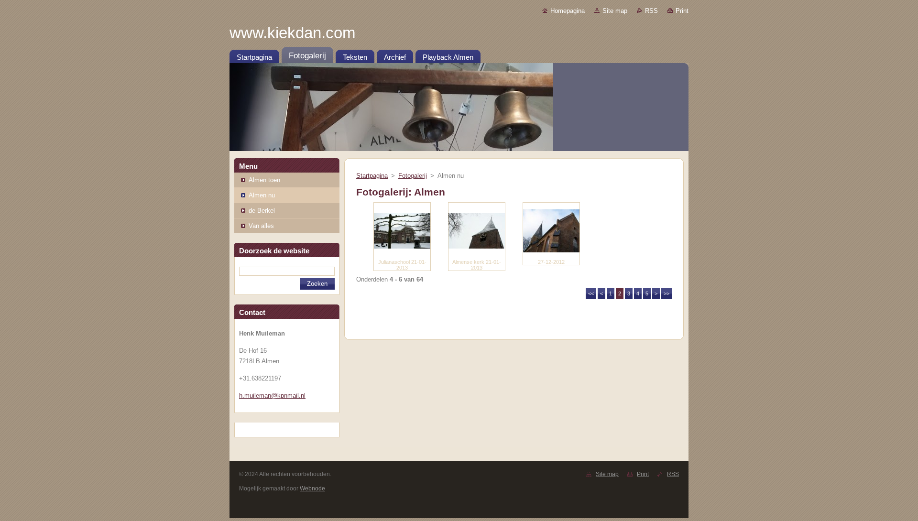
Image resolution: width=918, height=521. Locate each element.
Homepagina (567, 10)
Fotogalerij (412, 175)
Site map (614, 10)
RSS (651, 10)
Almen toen (264, 180)
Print (682, 10)
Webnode (312, 488)
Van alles (261, 225)
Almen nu (262, 195)
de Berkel (262, 210)
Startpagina (372, 175)
